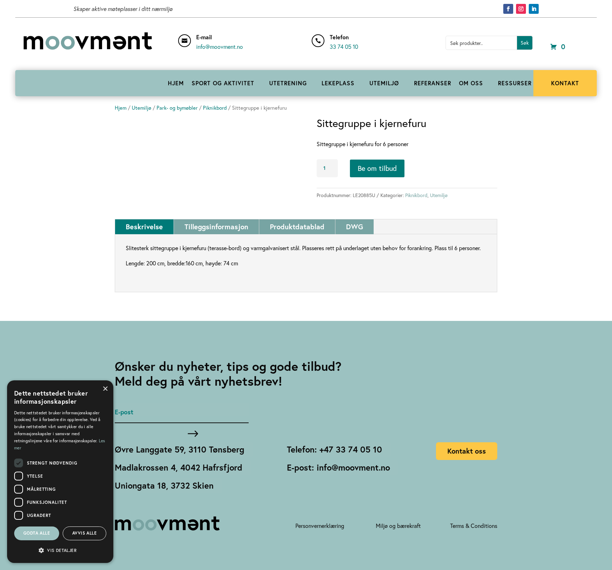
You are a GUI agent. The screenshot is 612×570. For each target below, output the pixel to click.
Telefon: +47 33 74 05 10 (334, 449)
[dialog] (60, 471)
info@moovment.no (219, 46)
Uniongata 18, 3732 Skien (164, 485)
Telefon (339, 37)
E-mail (204, 37)
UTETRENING (288, 83)
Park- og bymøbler (177, 107)
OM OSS (471, 83)
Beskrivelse (144, 226)
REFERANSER (432, 83)
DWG (354, 226)
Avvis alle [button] (84, 533)
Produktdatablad (297, 226)
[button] (60, 550)
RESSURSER (515, 83)
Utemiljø (141, 107)
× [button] (105, 388)
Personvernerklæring (319, 525)
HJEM (176, 83)
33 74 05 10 (344, 46)
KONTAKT (565, 83)
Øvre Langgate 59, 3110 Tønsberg (179, 449)
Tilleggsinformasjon (216, 226)
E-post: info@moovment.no (338, 467)
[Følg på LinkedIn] (534, 9)
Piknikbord (215, 107)
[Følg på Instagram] (521, 9)
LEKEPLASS (338, 83)
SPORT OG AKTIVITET (223, 83)
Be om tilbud (377, 168)
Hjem (120, 107)
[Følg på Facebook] (508, 9)
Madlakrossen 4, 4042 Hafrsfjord (178, 467)
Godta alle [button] (36, 533)
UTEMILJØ (384, 83)
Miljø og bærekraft (398, 525)
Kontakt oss (466, 451)
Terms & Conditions (473, 525)
